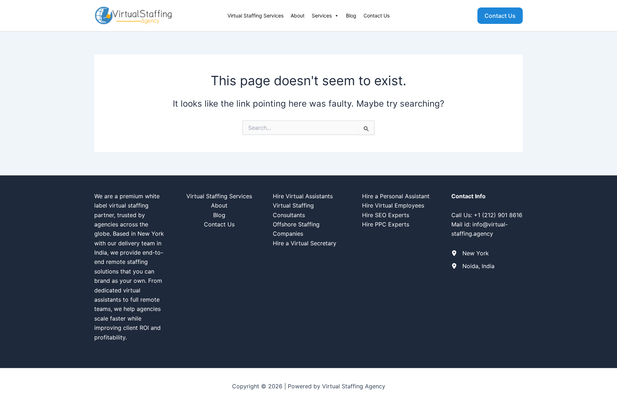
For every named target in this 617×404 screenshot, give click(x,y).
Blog (351, 15)
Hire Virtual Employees (393, 205)
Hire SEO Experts (385, 215)
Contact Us (376, 15)
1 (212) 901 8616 (500, 215)
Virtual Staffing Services (255, 15)
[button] (500, 15)
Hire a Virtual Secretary (304, 243)
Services (322, 15)
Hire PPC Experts (385, 224)
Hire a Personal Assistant (396, 196)
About (298, 15)
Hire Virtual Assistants (303, 196)
